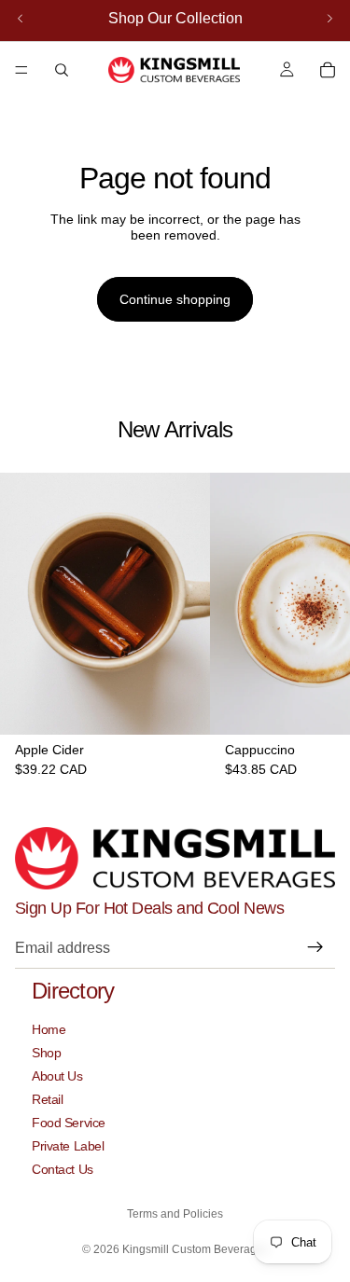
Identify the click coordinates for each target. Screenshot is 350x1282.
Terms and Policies (175, 1213)
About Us (57, 1075)
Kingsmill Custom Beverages (195, 1249)
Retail (47, 1099)
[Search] (61, 69)
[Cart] (327, 69)
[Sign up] (315, 948)
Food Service (68, 1122)
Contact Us (62, 1169)
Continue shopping (175, 299)
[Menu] (21, 69)
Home (48, 1029)
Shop (46, 1052)
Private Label (68, 1145)
